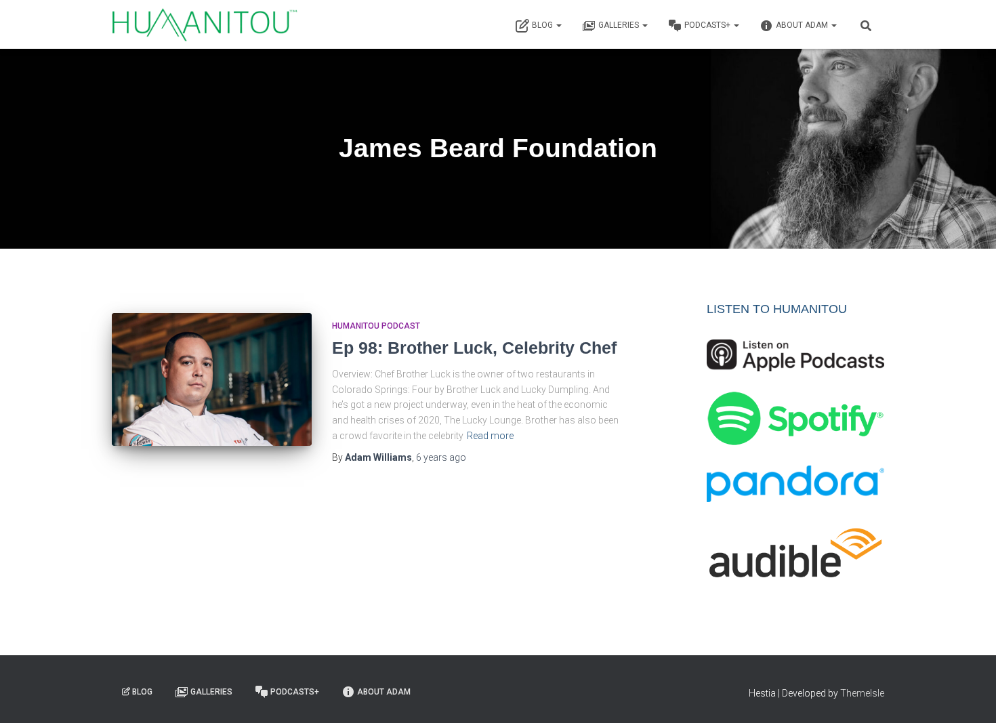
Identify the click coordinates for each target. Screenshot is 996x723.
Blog (543, 25)
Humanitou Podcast (376, 326)
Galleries (619, 25)
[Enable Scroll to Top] (969, 696)
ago (441, 457)
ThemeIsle (862, 693)
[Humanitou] (205, 24)
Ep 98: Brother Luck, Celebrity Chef (474, 347)
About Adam (803, 25)
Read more (490, 435)
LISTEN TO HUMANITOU (777, 309)
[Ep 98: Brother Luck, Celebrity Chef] (212, 380)
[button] (558, 25)
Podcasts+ (708, 25)
